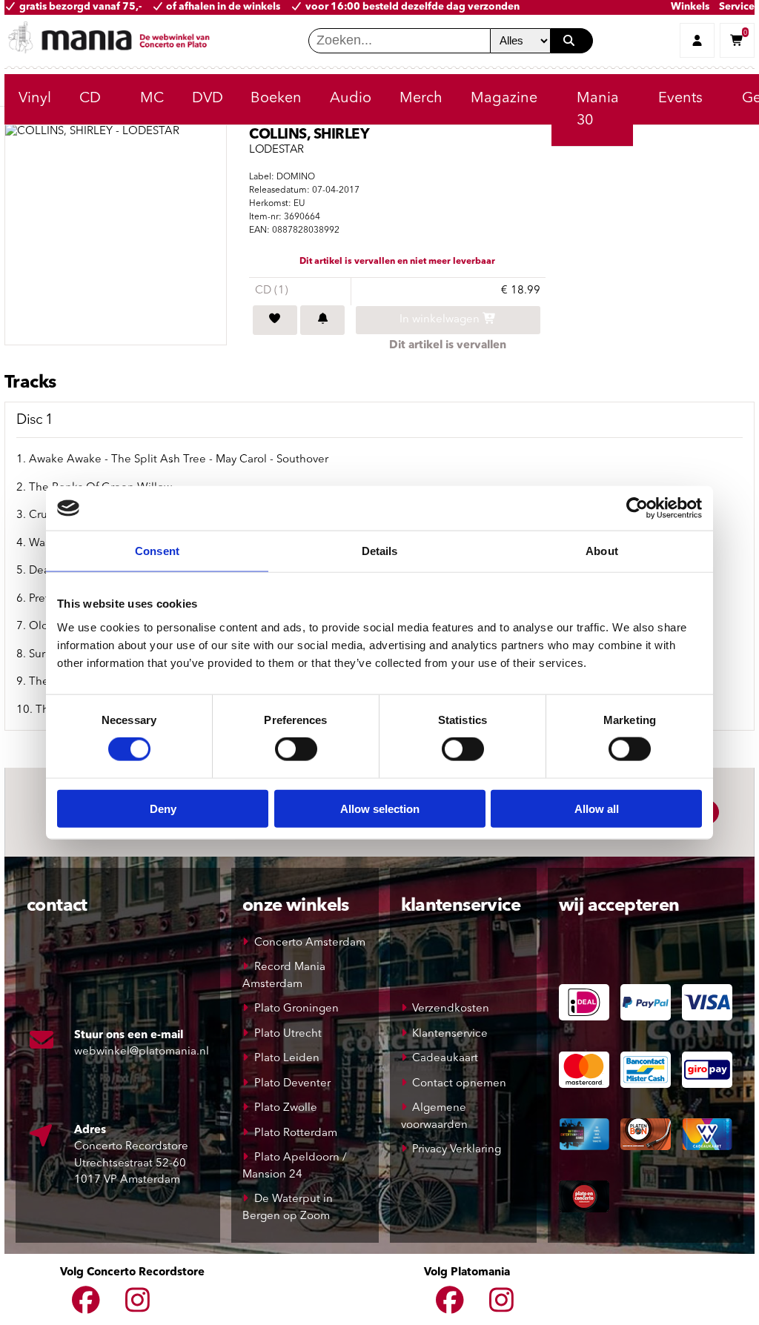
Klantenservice (450, 1034)
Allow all (596, 808)
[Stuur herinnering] (322, 320)
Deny (163, 808)
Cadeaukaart (445, 1058)
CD (90, 98)
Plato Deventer (292, 1083)
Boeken (276, 98)
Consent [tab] (157, 551)
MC (152, 98)
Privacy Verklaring (456, 1149)
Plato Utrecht (288, 1034)
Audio (350, 98)
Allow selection (380, 808)
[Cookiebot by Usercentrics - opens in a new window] (637, 508)
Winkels (690, 7)
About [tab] (602, 551)
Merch (421, 98)
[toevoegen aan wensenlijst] (275, 320)
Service (737, 7)
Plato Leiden (286, 1058)
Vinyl (35, 98)
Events (680, 98)
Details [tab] (380, 551)
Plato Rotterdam (295, 1133)
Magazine (504, 98)
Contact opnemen (459, 1083)
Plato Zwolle (285, 1108)
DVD (207, 98)
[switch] (296, 749)
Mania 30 (598, 109)
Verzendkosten (450, 1008)
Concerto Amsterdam (309, 943)
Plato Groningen (296, 1008)
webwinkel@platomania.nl (141, 1051)
